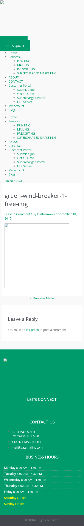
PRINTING (23, 61)
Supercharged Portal (31, 98)
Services (14, 57)
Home (13, 53)
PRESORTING (26, 69)
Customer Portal (20, 85)
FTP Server (24, 102)
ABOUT (14, 77)
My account (16, 106)
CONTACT (16, 81)
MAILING (23, 65)
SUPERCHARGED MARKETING (36, 73)
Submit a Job (26, 90)
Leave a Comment (17, 214)
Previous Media (42, 298)
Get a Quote (25, 94)
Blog (12, 110)
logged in (32, 330)
